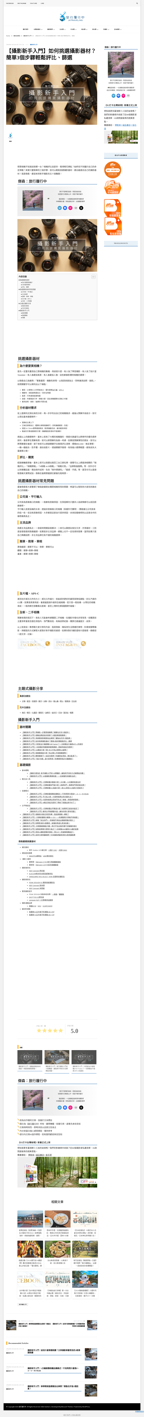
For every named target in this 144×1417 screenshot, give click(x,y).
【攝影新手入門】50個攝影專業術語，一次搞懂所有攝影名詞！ (53, 776)
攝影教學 (50, 29)
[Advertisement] (57, 148)
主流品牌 (24, 294)
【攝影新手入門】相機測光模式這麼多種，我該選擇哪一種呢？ (45, 814)
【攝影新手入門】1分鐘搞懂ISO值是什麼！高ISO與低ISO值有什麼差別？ (56, 788)
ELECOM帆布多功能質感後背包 (41, 874)
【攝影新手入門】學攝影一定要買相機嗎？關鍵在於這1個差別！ (46, 732)
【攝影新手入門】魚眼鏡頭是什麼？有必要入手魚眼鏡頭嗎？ (45, 753)
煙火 (61, 701)
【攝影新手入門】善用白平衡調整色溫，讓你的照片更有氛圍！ (52, 811)
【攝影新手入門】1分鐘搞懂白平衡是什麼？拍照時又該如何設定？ (54, 808)
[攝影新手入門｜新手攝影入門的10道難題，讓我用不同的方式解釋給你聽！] (57, 1057)
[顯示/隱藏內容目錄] (92, 277)
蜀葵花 (41, 712)
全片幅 (54, 390)
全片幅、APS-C (26, 299)
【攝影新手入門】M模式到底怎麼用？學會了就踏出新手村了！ (52, 802)
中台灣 (73, 29)
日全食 (74, 701)
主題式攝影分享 (25, 303)
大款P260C (63, 850)
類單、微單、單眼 (27, 296)
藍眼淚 (67, 701)
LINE (42, 3)
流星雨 (34, 701)
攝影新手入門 (33, 44)
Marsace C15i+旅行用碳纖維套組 (48, 862)
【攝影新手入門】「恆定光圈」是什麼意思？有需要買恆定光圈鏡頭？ (47, 759)
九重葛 (34, 712)
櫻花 (28, 712)
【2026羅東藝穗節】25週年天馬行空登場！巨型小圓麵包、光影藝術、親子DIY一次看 (85, 1293)
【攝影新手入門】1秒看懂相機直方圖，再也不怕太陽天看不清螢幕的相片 (49, 826)
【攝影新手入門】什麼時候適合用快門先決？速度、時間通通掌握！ (54, 799)
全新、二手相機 (27, 301)
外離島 (105, 29)
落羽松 (65, 712)
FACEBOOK (10, 3)
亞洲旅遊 (117, 29)
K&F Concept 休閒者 (37, 888)
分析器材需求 (26, 285)
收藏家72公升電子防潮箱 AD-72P (41, 915)
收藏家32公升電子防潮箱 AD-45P (41, 912)
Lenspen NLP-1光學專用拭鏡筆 (41, 900)
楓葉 (71, 712)
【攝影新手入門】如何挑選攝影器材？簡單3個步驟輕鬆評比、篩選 (47, 741)
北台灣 (62, 29)
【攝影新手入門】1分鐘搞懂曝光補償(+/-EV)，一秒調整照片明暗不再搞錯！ (50, 817)
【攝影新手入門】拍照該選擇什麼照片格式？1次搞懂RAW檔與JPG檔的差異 (50, 829)
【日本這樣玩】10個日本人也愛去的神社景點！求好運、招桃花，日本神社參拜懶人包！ (85, 1233)
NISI (39, 906)
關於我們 (25, 29)
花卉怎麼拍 (25, 308)
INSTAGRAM (21, 3)
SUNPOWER (47, 906)
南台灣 (83, 29)
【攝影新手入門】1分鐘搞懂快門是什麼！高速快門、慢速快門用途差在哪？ (57, 785)
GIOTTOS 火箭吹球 (36, 897)
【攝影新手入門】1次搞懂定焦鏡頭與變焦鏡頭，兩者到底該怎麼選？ (48, 747)
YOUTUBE (33, 3)
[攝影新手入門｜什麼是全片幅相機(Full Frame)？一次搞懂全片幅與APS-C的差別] (84, 1057)
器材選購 (24, 313)
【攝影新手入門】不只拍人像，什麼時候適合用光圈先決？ (51, 797)
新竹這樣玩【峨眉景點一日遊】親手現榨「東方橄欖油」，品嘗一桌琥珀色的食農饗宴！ (85, 1263)
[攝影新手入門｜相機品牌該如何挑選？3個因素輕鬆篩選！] (29, 1057)
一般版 (54, 894)
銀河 (40, 701)
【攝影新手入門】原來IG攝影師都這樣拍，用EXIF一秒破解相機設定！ (48, 832)
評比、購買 (25, 287)
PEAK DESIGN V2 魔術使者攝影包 (42, 882)
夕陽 (23, 701)
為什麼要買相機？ (27, 282)
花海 (60, 712)
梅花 (23, 712)
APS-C (61, 390)
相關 (23, 318)
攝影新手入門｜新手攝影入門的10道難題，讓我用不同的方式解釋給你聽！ (57, 1069)
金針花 (54, 712)
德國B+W (32, 906)
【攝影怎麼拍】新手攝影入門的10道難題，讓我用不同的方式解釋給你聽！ (57, 773)
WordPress (86, 1407)
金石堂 (49, 1155)
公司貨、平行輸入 (27, 292)
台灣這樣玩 (37, 29)
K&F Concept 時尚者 (37, 871)
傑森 (10, 141)
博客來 (31, 1155)
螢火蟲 (55, 701)
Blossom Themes (67, 1407)
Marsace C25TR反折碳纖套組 (47, 865)
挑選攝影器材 (24, 280)
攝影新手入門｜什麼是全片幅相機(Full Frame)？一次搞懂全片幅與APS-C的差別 (84, 1069)
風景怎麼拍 (25, 306)
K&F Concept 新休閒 (37, 885)
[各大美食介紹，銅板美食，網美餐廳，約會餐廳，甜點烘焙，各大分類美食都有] (57, 1242)
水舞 (45, 701)
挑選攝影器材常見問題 (28, 289)
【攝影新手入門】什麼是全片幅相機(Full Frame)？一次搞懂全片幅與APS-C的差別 (52, 744)
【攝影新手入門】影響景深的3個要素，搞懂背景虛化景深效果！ (46, 823)
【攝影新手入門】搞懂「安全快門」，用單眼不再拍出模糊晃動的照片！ (48, 820)
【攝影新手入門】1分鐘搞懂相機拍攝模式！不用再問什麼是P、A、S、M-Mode (59, 794)
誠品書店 (40, 1155)
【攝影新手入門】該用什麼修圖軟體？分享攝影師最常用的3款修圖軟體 (48, 835)
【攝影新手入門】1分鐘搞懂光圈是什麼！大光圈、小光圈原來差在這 (55, 782)
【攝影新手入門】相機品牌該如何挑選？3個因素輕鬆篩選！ (44, 735)
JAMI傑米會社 (48, 856)
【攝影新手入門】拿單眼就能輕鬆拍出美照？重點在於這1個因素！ (47, 738)
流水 (50, 701)
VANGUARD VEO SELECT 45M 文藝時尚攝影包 (47, 876)
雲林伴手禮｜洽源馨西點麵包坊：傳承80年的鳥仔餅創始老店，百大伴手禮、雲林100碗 (57, 1233)
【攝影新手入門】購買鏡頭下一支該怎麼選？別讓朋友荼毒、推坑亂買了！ (50, 756)
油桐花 (47, 712)
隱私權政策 (76, 1415)
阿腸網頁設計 (139, 1412)
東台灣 (94, 29)
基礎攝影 (24, 315)
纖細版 (61, 894)
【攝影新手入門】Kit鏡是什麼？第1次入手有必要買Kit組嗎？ (45, 750)
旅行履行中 (33, 1124)
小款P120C (52, 850)
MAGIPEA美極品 (35, 856)
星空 (28, 701)
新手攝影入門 (23, 1304)
